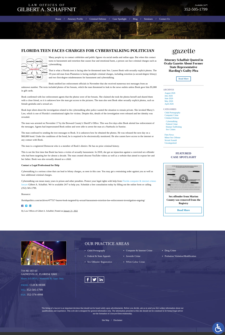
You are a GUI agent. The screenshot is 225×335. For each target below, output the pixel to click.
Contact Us (164, 19)
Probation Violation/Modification (180, 256)
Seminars (148, 19)
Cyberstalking (171, 121)
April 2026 (169, 104)
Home (58, 19)
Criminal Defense (97, 19)
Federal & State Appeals (98, 256)
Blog (135, 19)
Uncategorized (171, 143)
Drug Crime (170, 250)
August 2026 (170, 93)
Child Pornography (172, 112)
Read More (184, 79)
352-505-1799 (196, 9)
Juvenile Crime (133, 256)
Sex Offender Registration (99, 262)
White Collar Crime (135, 262)
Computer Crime (171, 115)
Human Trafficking (174, 127)
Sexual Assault (171, 140)
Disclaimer (117, 320)
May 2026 (169, 101)
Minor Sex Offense (172, 137)
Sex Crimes (170, 129)
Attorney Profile (75, 19)
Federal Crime (172, 124)
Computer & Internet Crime (139, 250)
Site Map (105, 320)
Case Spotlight (119, 19)
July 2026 (169, 96)
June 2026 (169, 98)
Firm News (169, 135)
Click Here (38, 284)
